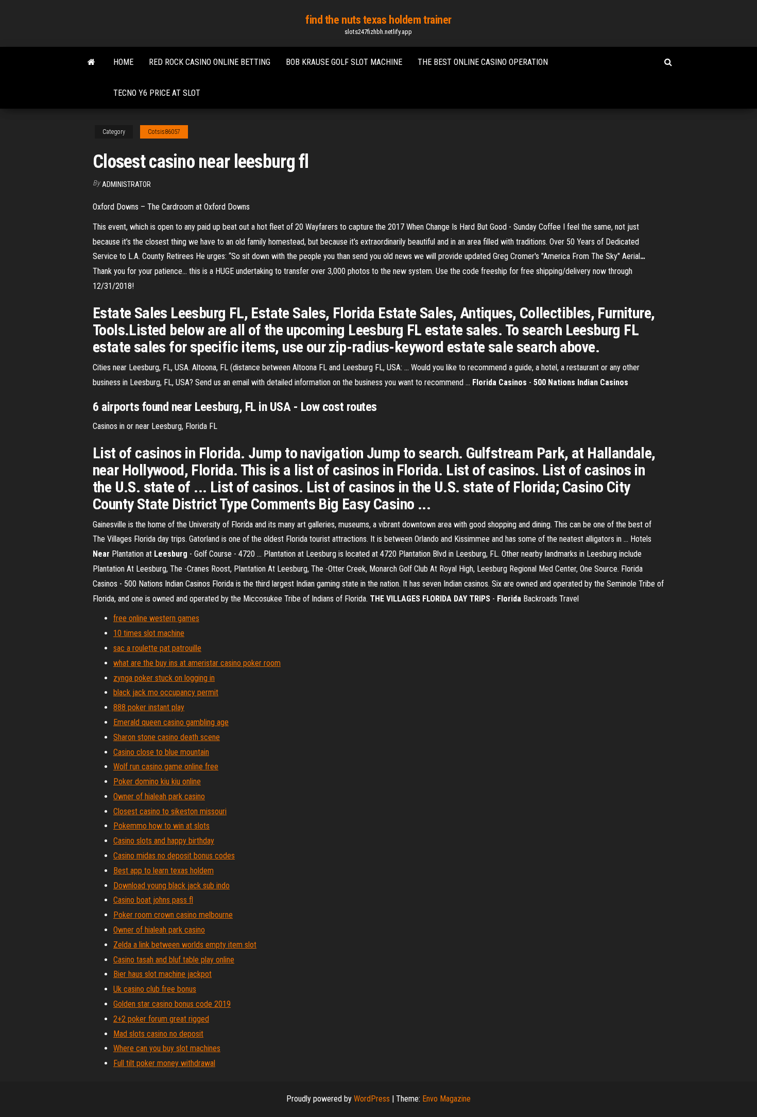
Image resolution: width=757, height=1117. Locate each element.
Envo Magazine (446, 1099)
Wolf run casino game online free (165, 766)
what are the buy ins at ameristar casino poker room (197, 663)
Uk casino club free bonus (154, 989)
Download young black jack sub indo (171, 885)
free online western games (156, 618)
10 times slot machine (148, 633)
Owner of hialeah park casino (159, 796)
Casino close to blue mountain (161, 752)
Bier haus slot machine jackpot (162, 974)
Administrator (126, 184)
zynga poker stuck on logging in (164, 678)
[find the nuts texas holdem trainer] (91, 62)
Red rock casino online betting (209, 62)
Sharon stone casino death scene (166, 737)
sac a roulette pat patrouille (157, 648)
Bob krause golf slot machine (344, 62)
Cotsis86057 (164, 131)
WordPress (372, 1099)
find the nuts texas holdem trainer (378, 19)
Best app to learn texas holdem (163, 870)
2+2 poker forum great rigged (161, 1019)
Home (123, 62)
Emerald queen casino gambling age (171, 722)
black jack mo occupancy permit (165, 692)
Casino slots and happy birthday (163, 841)
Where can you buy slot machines (166, 1048)
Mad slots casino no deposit (158, 1034)
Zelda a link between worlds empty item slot (184, 945)
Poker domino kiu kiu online (157, 781)
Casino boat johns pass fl (153, 900)
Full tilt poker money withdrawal (164, 1063)
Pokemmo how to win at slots (161, 826)
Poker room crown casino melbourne (173, 915)
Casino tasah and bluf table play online (173, 960)
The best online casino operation (483, 62)
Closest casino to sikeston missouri (170, 811)
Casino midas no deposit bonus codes (174, 856)
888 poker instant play (148, 707)
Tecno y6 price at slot (156, 93)
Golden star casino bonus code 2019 (172, 1004)
